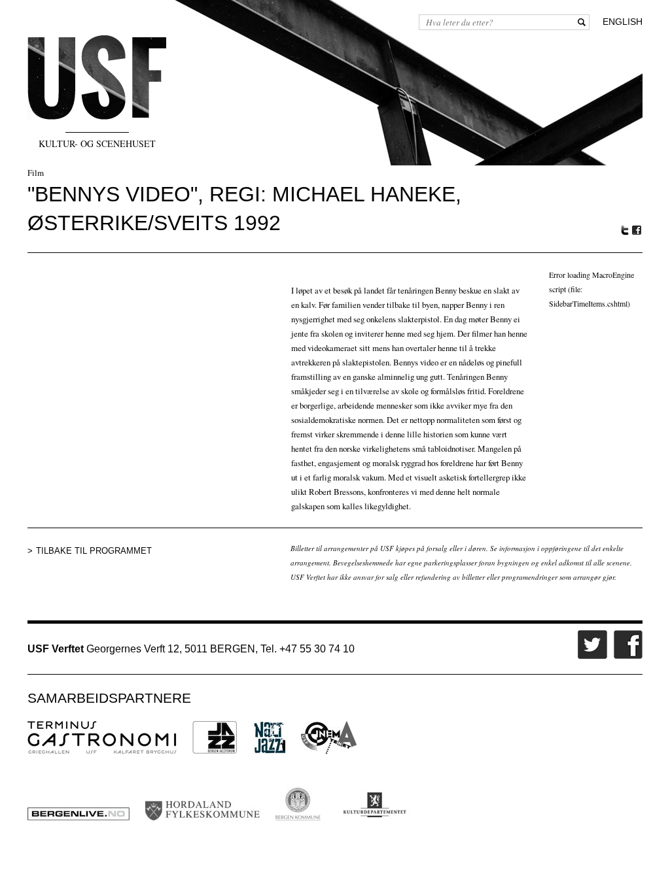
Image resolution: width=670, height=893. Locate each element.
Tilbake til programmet (94, 551)
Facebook (637, 230)
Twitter (625, 230)
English (623, 21)
